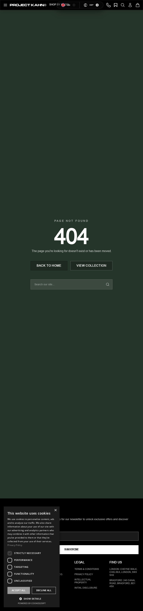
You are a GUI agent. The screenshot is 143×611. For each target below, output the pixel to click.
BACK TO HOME (49, 265)
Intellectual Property (82, 581)
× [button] (55, 510)
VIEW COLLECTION (91, 265)
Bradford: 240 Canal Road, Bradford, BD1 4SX (122, 583)
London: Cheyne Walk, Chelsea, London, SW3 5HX (123, 572)
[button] (31, 598)
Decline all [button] (43, 590)
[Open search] (122, 5)
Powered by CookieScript (32, 603)
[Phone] (108, 5)
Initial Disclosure (85, 588)
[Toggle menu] (5, 5)
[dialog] (32, 556)
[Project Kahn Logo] (28, 5)
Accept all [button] (19, 590)
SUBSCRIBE (71, 549)
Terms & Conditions (86, 569)
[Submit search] (107, 284)
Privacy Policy (83, 574)
